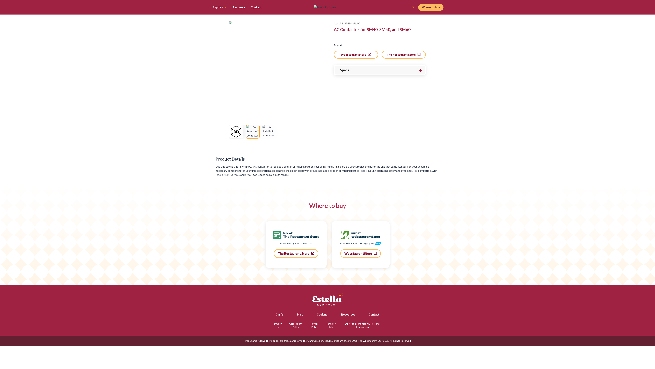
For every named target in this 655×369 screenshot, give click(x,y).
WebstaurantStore (354, 54)
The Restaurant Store (401, 54)
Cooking (322, 314)
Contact (374, 314)
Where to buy (431, 7)
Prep (300, 314)
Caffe (279, 314)
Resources (348, 314)
